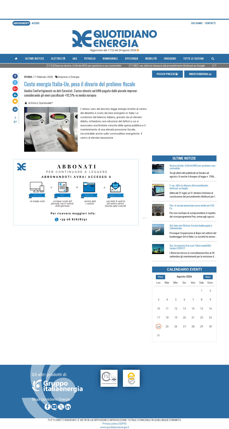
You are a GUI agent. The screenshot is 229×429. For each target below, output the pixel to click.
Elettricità (58, 58)
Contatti (210, 23)
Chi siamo (197, 23)
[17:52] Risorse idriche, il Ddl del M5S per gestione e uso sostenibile (72, 65)
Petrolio (90, 58)
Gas (74, 58)
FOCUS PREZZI (166, 74)
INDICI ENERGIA (199, 74)
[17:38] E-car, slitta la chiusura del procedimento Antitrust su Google (155, 65)
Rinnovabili (110, 58)
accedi (35, 23)
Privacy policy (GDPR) (114, 423)
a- (16, 117)
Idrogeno (170, 58)
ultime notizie (34, 58)
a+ (15, 121)
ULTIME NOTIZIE (184, 158)
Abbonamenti (21, 23)
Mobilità (151, 58)
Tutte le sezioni (193, 58)
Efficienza (131, 58)
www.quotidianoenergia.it (114, 427)
